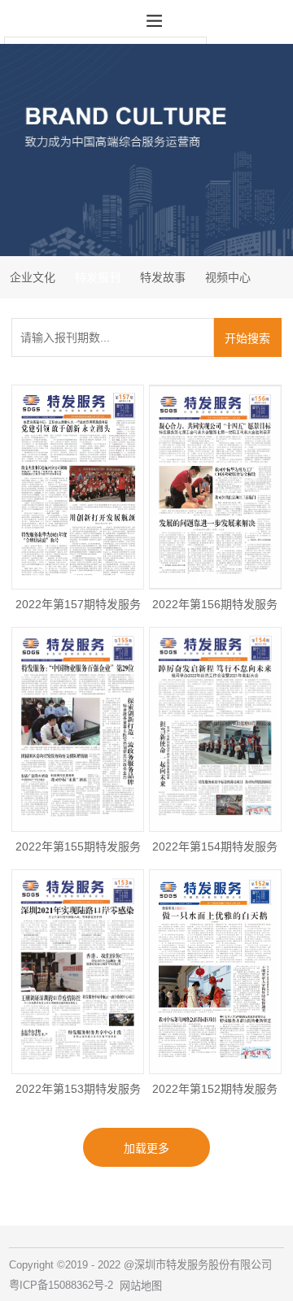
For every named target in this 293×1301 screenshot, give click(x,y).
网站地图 (141, 1286)
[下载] (77, 502)
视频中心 (228, 277)
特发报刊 (97, 277)
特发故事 (163, 277)
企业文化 (32, 277)
